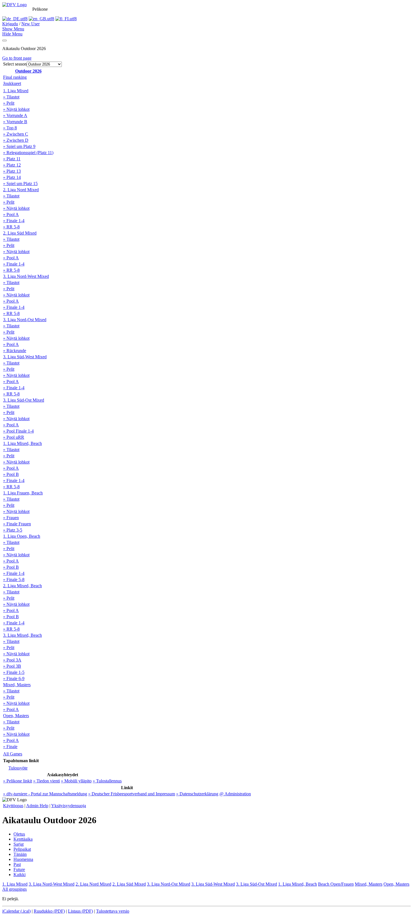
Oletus (19, 834)
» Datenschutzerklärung (197, 793)
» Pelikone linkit (17, 780)
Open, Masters (16, 715)
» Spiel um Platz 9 (19, 146)
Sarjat (18, 844)
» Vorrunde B (15, 121)
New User (30, 23)
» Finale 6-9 (13, 678)
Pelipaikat (22, 849)
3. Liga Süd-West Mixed (25, 356)
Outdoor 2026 (28, 71)
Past (17, 864)
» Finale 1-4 (13, 220)
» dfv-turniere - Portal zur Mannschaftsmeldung (45, 793)
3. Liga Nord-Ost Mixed (24, 319)
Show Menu (13, 28)
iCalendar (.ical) (16, 911)
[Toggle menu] (4, 40)
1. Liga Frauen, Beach (23, 492)
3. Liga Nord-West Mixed (26, 276)
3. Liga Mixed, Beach (22, 635)
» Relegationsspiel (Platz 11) (28, 152)
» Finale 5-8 (13, 579)
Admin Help (37, 805)
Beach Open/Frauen (336, 884)
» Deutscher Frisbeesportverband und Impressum (131, 793)
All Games (12, 753)
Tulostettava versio (112, 911)
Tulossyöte (18, 768)
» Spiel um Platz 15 (20, 183)
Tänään (20, 854)
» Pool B (11, 474)
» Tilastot (11, 96)
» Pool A (11, 214)
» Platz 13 (12, 171)
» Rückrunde (14, 350)
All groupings (14, 889)
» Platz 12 (12, 165)
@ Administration (235, 793)
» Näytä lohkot (16, 109)
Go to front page (16, 58)
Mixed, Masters (17, 684)
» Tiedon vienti (46, 780)
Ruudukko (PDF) (49, 911)
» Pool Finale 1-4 (18, 431)
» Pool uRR (13, 437)
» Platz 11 (12, 158)
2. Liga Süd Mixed (20, 233)
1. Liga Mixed (15, 90)
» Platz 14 (12, 177)
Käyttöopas (13, 805)
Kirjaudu (10, 23)
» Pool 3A (12, 660)
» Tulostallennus (107, 780)
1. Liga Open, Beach (21, 536)
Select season (15, 64)
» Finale (10, 746)
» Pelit (8, 103)
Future (19, 869)
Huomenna (23, 859)
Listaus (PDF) (80, 911)
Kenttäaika (23, 839)
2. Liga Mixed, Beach (22, 585)
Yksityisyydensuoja (68, 805)
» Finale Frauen (17, 523)
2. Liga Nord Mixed (21, 189)
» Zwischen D (15, 140)
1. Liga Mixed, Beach (22, 443)
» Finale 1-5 (13, 672)
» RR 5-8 (11, 226)
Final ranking (15, 77)
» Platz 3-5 (12, 530)
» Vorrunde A (15, 115)
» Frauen (11, 517)
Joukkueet (12, 83)
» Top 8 (10, 127)
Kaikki (19, 874)
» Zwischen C (15, 134)
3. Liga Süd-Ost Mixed (23, 400)
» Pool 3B (12, 666)
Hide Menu (12, 33)
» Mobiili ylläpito (76, 780)
